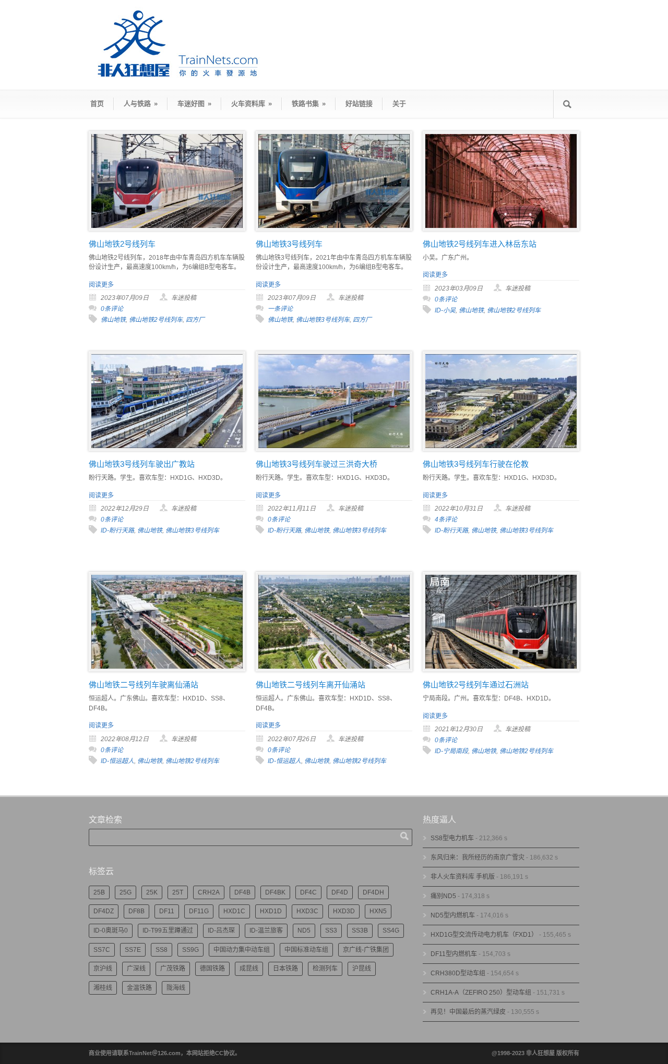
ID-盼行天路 (117, 530)
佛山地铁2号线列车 (122, 243)
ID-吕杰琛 (221, 930)
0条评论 (112, 308)
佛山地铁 (113, 319)
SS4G (391, 930)
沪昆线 (361, 968)
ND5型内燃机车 (453, 915)
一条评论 (280, 308)
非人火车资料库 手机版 (463, 876)
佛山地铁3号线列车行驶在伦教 (476, 464)
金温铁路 (139, 988)
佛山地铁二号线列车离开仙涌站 (310, 684)
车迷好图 (194, 103)
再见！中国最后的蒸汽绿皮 (468, 1011)
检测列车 (325, 968)
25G (126, 892)
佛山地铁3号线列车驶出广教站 (142, 464)
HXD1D (271, 911)
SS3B (360, 930)
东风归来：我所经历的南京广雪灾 (477, 857)
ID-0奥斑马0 (110, 930)
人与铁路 (141, 103)
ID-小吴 (445, 310)
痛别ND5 (443, 896)
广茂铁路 (172, 968)
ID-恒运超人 (117, 761)
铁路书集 (309, 103)
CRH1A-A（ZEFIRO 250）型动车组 (481, 992)
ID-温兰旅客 (266, 930)
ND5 (304, 930)
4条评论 (446, 519)
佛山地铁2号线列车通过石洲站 (476, 684)
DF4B (242, 892)
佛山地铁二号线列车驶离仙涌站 (143, 684)
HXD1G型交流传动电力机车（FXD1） (484, 934)
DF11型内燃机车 (454, 954)
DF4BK (275, 892)
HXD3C (307, 911)
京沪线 (102, 968)
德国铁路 (212, 968)
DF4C (308, 892)
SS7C (101, 949)
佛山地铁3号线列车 (289, 243)
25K (152, 892)
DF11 (166, 911)
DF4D (339, 892)
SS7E (133, 949)
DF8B (136, 911)
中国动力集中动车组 (241, 949)
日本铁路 (285, 968)
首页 (97, 103)
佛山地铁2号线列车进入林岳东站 (479, 243)
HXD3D (344, 911)
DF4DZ (103, 911)
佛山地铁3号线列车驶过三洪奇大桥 (316, 464)
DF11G (199, 911)
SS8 (162, 949)
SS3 (331, 930)
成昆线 (249, 968)
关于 (399, 103)
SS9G (190, 949)
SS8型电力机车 (452, 838)
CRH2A (209, 892)
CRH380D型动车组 (458, 973)
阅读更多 (101, 284)
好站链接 (359, 103)
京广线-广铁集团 (366, 949)
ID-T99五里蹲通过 (167, 930)
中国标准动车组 (306, 949)
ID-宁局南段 (451, 751)
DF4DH (373, 892)
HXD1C (234, 911)
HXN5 (378, 911)
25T (177, 892)
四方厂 (195, 319)
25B (99, 892)
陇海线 (175, 988)
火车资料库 (251, 103)
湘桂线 (102, 988)
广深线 (136, 968)
